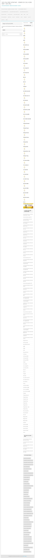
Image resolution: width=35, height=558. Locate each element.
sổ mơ (6, 19)
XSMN (24, 14)
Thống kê (25, 17)
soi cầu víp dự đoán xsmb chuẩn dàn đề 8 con (28, 234)
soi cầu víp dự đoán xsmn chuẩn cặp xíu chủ (28, 317)
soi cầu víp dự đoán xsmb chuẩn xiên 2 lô (28, 275)
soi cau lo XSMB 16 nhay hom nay (28, 507)
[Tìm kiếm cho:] (12, 34)
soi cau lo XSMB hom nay (27, 509)
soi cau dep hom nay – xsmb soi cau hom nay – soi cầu (9, 9)
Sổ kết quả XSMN (26, 54)
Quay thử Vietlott (26, 197)
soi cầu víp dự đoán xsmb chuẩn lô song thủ (28, 266)
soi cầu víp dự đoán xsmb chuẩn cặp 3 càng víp (28, 223)
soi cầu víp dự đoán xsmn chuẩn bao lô (28, 314)
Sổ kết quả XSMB (26, 49)
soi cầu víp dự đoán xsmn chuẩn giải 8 (28, 326)
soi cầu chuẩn (26, 517)
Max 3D (24, 77)
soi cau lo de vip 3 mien (27, 500)
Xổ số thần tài (25, 100)
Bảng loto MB (25, 416)
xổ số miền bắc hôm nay (27, 551)
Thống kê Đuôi (25, 146)
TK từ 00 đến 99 (25, 412)
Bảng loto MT (25, 418)
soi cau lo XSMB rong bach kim (28, 513)
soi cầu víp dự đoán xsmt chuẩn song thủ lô (28, 306)
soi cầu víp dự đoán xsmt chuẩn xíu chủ (28, 309)
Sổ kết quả (9, 17)
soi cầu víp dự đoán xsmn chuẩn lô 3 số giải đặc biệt (28, 320)
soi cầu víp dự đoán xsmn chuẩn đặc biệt (28, 323)
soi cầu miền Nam (26, 534)
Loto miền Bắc (25, 169)
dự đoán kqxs (26, 481)
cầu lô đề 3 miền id (26, 466)
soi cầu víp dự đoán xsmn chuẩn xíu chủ (28, 338)
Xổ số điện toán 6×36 (26, 377)
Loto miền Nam (25, 174)
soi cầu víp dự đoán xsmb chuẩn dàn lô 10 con (28, 225)
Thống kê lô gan (26, 128)
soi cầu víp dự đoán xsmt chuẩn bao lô (28, 286)
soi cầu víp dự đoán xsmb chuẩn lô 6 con (28, 252)
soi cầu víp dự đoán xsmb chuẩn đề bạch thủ (28, 240)
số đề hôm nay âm (26, 549)
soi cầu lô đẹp (26, 530)
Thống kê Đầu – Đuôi (26, 151)
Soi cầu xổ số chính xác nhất (28, 547)
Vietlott (13, 17)
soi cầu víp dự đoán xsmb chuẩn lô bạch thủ (28, 260)
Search (31, 22)
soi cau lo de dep (26, 496)
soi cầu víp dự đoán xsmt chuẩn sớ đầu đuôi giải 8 (28, 300)
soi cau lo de (26, 494)
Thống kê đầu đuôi (26, 123)
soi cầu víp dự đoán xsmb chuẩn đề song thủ (28, 246)
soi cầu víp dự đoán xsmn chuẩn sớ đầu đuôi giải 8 (28, 329)
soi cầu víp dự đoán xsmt (27, 541)
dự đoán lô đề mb (26, 483)
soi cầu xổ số (26, 545)
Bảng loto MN (25, 420)
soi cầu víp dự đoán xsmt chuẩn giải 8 (28, 295)
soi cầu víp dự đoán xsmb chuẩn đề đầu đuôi (28, 243)
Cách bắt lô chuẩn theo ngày (28, 460)
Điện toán (17, 17)
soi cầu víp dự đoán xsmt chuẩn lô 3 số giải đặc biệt (28, 297)
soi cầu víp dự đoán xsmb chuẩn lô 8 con (28, 255)
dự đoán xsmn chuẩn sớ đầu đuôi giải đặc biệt (28, 332)
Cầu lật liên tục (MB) (26, 109)
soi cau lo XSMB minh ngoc (28, 511)
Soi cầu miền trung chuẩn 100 (14, 11)
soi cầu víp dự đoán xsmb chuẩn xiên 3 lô (28, 278)
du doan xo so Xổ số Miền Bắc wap (29, 475)
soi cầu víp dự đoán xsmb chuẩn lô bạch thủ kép (28, 263)
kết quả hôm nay (4, 17)
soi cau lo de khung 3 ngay (28, 498)
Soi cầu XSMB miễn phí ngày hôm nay (29, 543)
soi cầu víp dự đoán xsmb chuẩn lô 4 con (28, 249)
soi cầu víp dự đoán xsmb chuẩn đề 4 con (28, 228)
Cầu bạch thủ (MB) (25, 385)
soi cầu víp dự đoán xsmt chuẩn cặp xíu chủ (28, 289)
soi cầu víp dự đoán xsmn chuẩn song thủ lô (28, 335)
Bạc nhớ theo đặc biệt (27, 458)
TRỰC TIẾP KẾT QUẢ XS (17, 14)
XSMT (27, 14)
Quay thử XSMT (25, 192)
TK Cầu (21, 17)
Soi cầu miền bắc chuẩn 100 (22, 9)
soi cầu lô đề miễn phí (27, 532)
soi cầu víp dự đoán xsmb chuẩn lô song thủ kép (28, 269)
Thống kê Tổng (25, 155)
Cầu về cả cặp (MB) (26, 114)
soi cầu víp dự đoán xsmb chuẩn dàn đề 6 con (28, 231)
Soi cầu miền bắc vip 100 (5, 11)
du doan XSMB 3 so (26, 477)
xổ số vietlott (25, 63)
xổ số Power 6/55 (26, 72)
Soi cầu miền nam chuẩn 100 (24, 11)
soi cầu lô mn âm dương (27, 526)
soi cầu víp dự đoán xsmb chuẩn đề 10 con (28, 237)
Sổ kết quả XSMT (26, 58)
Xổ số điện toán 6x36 (26, 91)
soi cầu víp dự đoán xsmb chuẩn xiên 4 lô (28, 281)
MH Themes (25, 556)
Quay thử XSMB (25, 183)
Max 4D (24, 81)
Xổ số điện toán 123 (26, 95)
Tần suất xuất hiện (26, 160)
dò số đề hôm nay (26, 479)
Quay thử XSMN (25, 188)
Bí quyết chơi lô (4, 14)
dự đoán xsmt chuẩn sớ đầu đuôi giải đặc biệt (28, 303)
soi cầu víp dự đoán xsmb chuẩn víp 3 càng (28, 272)
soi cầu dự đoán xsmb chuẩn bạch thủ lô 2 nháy (27, 220)
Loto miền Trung (26, 178)
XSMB (21, 14)
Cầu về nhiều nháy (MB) (27, 118)
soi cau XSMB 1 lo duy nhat (28, 515)
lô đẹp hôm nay (26, 490)
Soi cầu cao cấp (10, 14)
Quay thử (3, 19)
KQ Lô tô (29, 17)
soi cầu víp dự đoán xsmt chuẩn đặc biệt (28, 292)
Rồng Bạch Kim (26, 492)
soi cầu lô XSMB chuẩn (27, 528)
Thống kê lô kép (26, 137)
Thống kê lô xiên (26, 132)
